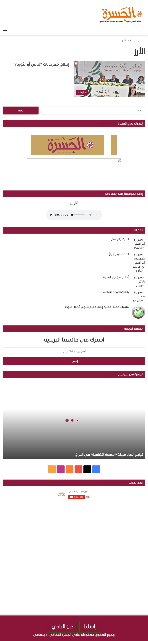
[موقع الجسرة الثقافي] (121, 13)
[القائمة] (5, 30)
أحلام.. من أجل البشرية (116, 277)
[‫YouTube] (78, 469)
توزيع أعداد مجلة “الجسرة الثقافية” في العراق (109, 455)
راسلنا (90, 626)
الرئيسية (136, 40)
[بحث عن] (143, 30)
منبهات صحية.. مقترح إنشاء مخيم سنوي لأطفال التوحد (96, 307)
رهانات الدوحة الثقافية (116, 292)
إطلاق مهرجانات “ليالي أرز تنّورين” (41, 64)
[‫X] (87, 469)
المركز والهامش (120, 239)
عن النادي (62, 626)
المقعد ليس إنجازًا (119, 254)
